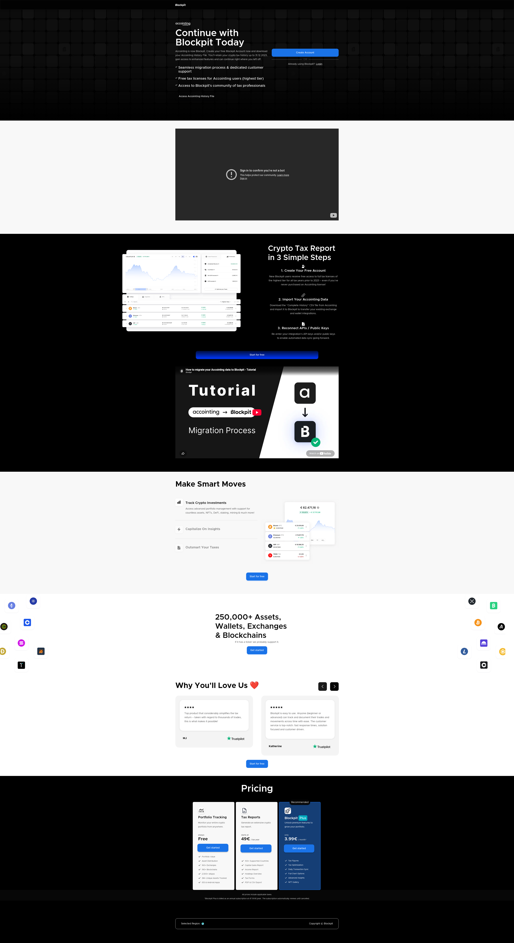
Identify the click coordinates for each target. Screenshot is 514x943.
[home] (180, 5)
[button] (322, 686)
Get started (257, 650)
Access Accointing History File (196, 96)
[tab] (216, 509)
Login (319, 64)
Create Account (305, 52)
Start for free (257, 355)
